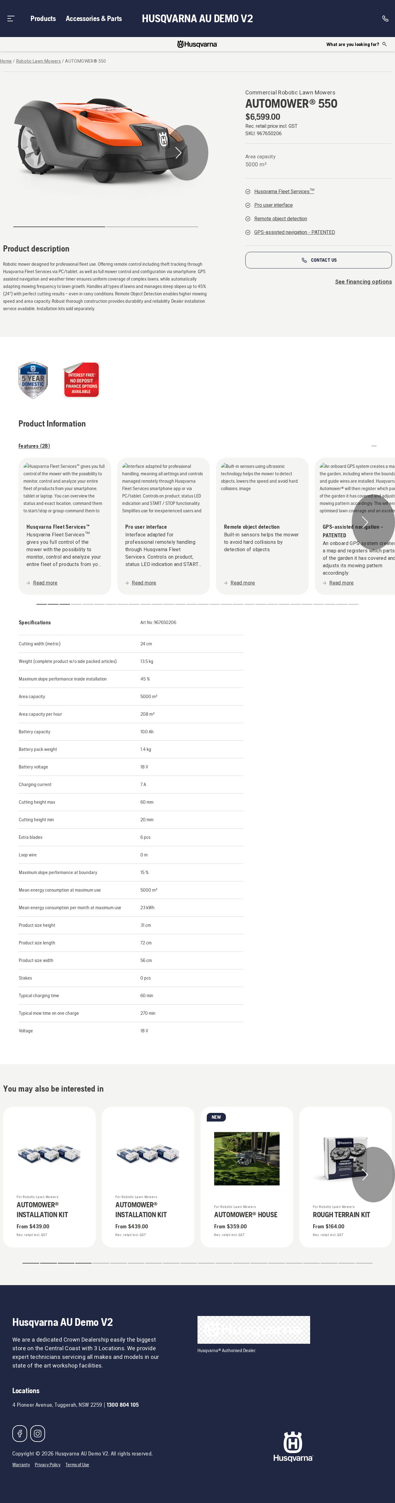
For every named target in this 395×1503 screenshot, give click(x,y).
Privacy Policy (47, 1465)
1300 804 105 (123, 1404)
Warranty (21, 1465)
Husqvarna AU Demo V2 (197, 18)
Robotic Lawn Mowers (38, 61)
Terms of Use (77, 1465)
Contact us (324, 260)
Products (43, 18)
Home (6, 61)
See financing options (363, 282)
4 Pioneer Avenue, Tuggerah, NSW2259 (57, 1404)
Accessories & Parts (94, 18)
